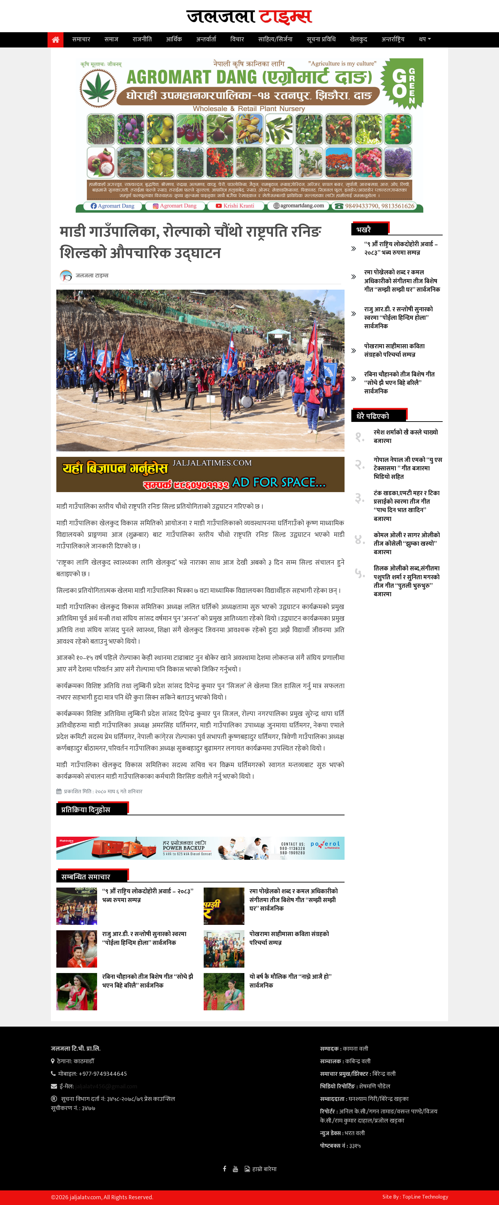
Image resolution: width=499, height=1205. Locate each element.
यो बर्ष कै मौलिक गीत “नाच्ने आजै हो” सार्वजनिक (290, 981)
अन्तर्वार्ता (206, 40)
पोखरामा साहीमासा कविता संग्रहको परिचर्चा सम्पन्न (289, 938)
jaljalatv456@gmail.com (106, 1087)
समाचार (81, 40)
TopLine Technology (425, 1197)
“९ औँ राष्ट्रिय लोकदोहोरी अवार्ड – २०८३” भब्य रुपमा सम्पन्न (147, 896)
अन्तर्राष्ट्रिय (393, 40)
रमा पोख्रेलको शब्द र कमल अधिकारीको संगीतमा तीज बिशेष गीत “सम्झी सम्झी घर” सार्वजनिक (294, 900)
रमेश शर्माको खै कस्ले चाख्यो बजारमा (406, 437)
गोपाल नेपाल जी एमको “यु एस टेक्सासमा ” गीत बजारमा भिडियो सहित (408, 468)
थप (422, 40)
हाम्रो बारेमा (265, 1169)
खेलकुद (358, 40)
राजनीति (142, 40)
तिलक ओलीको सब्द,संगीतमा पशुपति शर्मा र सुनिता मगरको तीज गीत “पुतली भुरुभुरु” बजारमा (407, 582)
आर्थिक (174, 40)
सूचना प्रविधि (321, 40)
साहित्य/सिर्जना (275, 40)
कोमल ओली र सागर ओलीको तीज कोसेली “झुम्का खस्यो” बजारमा (407, 544)
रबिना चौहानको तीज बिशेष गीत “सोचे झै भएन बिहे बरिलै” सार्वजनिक (147, 981)
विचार (237, 40)
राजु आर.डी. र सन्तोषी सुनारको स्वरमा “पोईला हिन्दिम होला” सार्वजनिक (144, 938)
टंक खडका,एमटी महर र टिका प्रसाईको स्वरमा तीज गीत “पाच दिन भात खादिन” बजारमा (407, 506)
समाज (111, 40)
